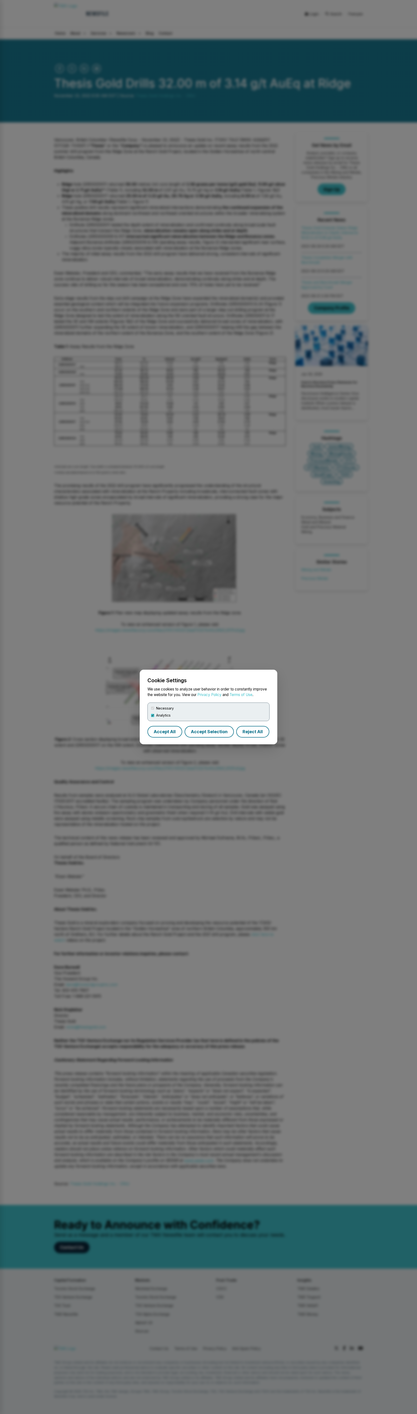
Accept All (165, 731)
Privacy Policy (209, 694)
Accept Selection (209, 731)
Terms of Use (240, 694)
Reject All (253, 731)
